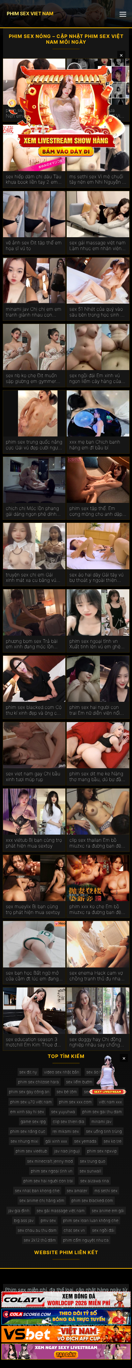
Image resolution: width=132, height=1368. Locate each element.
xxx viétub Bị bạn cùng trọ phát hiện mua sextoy (34, 843)
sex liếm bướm (79, 1081)
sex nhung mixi (24, 1141)
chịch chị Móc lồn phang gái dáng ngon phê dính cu (32, 511)
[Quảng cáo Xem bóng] (66, 1299)
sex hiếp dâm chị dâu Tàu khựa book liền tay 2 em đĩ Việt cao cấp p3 (33, 179)
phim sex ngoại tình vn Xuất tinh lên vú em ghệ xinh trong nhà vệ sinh (94, 644)
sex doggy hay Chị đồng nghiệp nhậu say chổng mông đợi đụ (95, 1042)
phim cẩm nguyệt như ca (86, 1240)
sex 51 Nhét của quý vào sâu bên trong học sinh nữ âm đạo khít (97, 312)
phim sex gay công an (29, 1091)
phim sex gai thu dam (102, 1111)
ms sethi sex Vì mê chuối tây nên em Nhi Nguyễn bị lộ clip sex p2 (97, 179)
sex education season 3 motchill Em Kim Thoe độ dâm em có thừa (33, 1042)
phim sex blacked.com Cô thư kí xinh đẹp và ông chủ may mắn (34, 710)
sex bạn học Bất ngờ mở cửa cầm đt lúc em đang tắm (32, 976)
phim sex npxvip (102, 1150)
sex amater (77, 1190)
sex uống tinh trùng (104, 1131)
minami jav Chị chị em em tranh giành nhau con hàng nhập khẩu (33, 312)
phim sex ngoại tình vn (51, 1170)
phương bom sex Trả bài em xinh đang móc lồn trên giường (32, 644)
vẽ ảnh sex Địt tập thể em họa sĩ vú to (34, 245)
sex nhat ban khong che (37, 1190)
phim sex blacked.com (92, 1200)
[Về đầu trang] (117, 1360)
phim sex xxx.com (75, 1101)
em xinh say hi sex (27, 1111)
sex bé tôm (67, 1091)
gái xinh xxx (56, 1141)
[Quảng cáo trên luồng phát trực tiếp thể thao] (66, 1352)
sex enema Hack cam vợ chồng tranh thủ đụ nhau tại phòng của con (96, 976)
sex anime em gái (108, 1210)
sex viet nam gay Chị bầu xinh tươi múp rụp (33, 776)
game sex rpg (33, 1121)
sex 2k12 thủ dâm (40, 1240)
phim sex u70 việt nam (31, 1101)
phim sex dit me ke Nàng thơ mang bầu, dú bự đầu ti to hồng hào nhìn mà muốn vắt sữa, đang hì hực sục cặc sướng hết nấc (96, 776)
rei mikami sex (65, 1131)
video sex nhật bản (61, 1072)
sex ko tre (113, 1141)
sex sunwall (90, 1170)
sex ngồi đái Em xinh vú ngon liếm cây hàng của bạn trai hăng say (95, 378)
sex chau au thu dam (37, 1230)
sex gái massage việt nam (61, 1210)
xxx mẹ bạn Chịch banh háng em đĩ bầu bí (94, 444)
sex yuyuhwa (63, 1111)
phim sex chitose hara (38, 1081)
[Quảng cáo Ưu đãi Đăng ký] (66, 1317)
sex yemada (85, 1141)
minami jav (101, 1121)
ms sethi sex (105, 1190)
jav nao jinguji (67, 1150)
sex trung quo (92, 1161)
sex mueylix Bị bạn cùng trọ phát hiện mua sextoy (33, 909)
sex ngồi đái (103, 1230)
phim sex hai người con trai (48, 1180)
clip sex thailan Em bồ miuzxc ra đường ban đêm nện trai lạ (97, 843)
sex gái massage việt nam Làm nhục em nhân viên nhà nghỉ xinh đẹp (97, 245)
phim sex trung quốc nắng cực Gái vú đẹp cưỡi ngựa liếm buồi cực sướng (34, 445)
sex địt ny (28, 1072)
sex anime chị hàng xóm (41, 1200)
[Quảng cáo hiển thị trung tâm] (66, 110)
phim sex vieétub (31, 1150)
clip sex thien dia (68, 1121)
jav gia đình (18, 1210)
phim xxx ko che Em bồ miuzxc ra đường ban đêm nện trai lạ (97, 909)
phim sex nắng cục (27, 1131)
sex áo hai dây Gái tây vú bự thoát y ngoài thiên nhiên (96, 578)
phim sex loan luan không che (90, 1220)
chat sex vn (74, 1230)
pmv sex (48, 1220)
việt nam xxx (110, 1101)
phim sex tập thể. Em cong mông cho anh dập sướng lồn (95, 511)
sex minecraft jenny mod (50, 1161)
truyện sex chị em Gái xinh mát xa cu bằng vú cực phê (31, 578)
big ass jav (24, 1220)
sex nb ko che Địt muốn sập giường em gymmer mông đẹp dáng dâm (31, 378)
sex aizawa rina (94, 1180)
